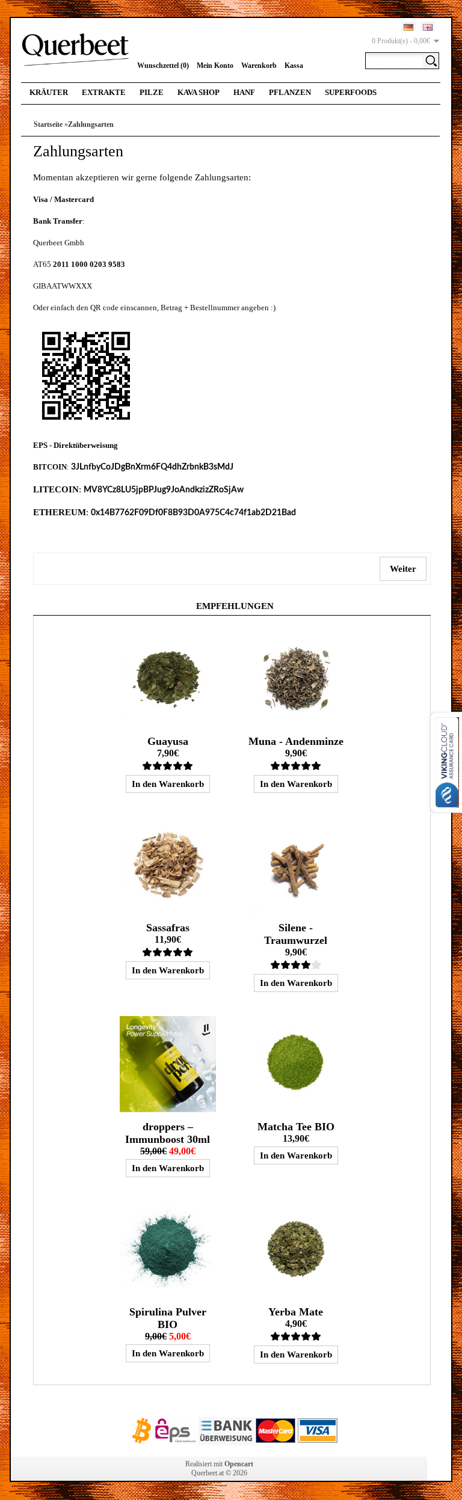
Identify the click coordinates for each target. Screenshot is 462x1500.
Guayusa (167, 741)
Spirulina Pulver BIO (167, 1318)
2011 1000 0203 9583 (89, 264)
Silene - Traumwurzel (295, 934)
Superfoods (351, 92)
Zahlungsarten (91, 124)
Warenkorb (259, 65)
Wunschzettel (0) (163, 65)
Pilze (152, 92)
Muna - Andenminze (295, 741)
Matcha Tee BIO (295, 1127)
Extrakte (104, 92)
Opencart (238, 1464)
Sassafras (167, 928)
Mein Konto (215, 65)
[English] (427, 27)
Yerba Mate (295, 1312)
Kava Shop (198, 92)
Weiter (403, 569)
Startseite (48, 124)
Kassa (294, 65)
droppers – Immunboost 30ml (167, 1133)
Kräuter (48, 92)
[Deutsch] (408, 27)
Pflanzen (290, 92)
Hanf (244, 92)
